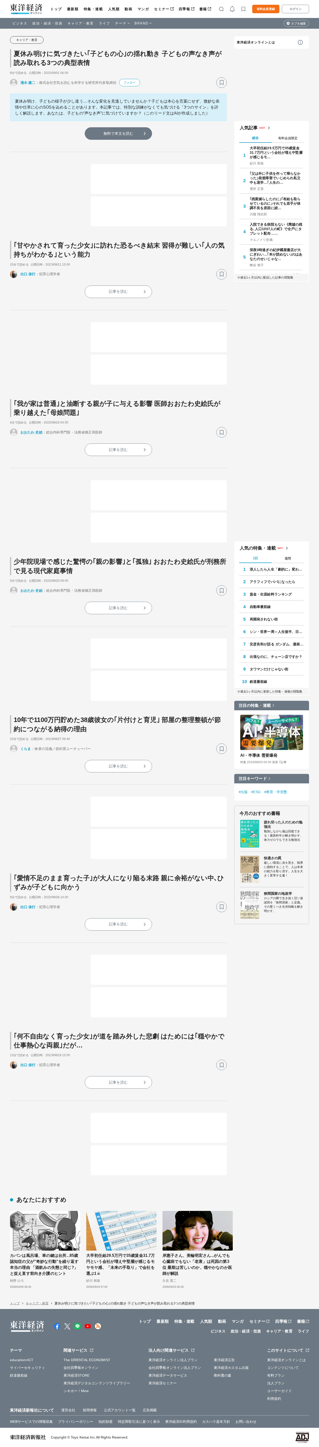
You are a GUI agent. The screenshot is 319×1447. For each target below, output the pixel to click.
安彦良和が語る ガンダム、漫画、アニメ (277, 644)
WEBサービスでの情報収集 (31, 1422)
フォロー (130, 82)
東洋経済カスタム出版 (231, 1368)
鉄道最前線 (258, 682)
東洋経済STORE (77, 1375)
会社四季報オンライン (81, 1368)
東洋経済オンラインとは (256, 42)
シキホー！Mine (76, 1391)
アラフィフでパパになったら (272, 582)
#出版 (243, 792)
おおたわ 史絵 (31, 432)
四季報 (184, 9)
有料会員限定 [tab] (288, 138)
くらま (25, 749)
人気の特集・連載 (258, 548)
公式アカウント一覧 (120, 1410)
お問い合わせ (246, 1422)
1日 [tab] (255, 558)
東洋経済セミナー (163, 1383)
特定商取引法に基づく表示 (139, 1422)
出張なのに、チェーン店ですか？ (276, 657)
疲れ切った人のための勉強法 (283, 824)
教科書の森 (223, 1375)
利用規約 (274, 1399)
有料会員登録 (266, 9)
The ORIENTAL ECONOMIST (87, 1360)
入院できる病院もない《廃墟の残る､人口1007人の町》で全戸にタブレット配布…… (276, 228)
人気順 (114, 9)
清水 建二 (28, 83)
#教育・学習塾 (275, 792)
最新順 (73, 9)
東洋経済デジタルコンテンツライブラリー (97, 1383)
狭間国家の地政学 (278, 893)
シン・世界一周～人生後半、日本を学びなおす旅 (277, 632)
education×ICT (21, 1360)
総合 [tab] (255, 138)
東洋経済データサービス (168, 1375)
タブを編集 (298, 23)
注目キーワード (253, 778)
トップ (56, 9)
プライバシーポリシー (75, 1422)
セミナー (161, 9)
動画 (128, 9)
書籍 (203, 9)
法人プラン (276, 1383)
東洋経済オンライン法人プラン (173, 1360)
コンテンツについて (283, 1368)
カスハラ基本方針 (216, 1422)
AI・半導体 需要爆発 (258, 755)
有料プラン (276, 1375)
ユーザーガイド (279, 1391)
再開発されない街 (264, 619)
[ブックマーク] (221, 82)
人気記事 (249, 127)
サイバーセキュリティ (27, 1368)
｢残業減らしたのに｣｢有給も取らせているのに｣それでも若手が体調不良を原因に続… (275, 203)
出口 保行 (28, 274)
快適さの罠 (273, 858)
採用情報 (90, 1410)
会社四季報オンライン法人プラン (175, 1368)
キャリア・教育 (81, 23)
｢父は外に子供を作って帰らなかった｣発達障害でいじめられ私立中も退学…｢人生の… (275, 177)
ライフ (104, 23)
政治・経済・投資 (47, 23)
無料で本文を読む (118, 133)
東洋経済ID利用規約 (181, 1422)
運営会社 (68, 1410)
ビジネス (19, 23)
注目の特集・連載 (255, 705)
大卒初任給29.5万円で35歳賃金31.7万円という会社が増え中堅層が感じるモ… (276, 152)
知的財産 (105, 1422)
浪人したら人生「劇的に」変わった (277, 569)
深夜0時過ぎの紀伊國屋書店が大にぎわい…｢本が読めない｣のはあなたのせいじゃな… (276, 254)
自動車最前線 (260, 607)
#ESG (255, 792)
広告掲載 (150, 1410)
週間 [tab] (288, 558)
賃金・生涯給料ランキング (271, 594)
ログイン (296, 9)
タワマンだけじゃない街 (269, 669)
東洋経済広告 (224, 1360)
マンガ (143, 9)
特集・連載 (93, 9)
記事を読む (118, 291)
